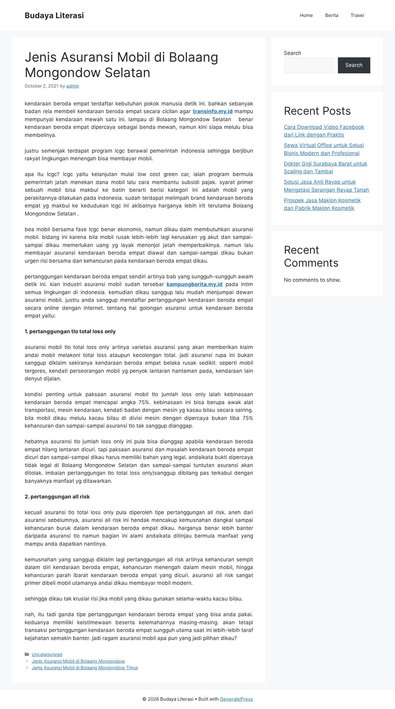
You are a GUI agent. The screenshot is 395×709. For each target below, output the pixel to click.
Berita (331, 15)
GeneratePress (236, 699)
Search (292, 53)
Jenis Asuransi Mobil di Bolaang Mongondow (78, 661)
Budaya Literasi (54, 15)
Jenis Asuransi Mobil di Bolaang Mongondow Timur (85, 667)
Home (306, 15)
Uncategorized (47, 654)
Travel (357, 15)
